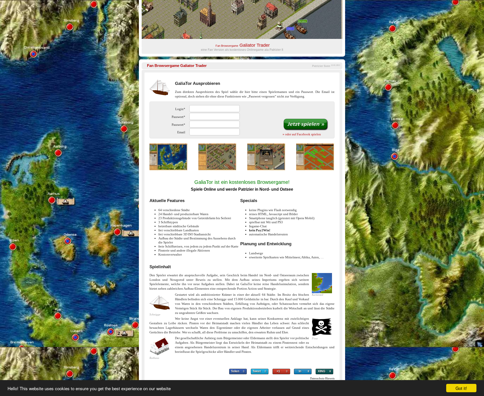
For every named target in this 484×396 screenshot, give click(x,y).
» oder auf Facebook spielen (302, 134)
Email (181, 132)
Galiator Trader (177, 66)
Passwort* (178, 117)
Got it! (461, 388)
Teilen (235, 371)
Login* (180, 109)
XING (321, 371)
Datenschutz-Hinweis (322, 378)
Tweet (257, 371)
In (300, 371)
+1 (278, 371)
